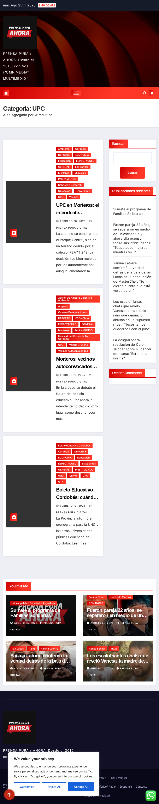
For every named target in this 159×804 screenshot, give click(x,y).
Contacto (141, 786)
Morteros (63, 172)
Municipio (80, 172)
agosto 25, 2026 (26, 622)
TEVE (32, 648)
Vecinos (73, 197)
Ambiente (64, 148)
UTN (61, 481)
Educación (64, 160)
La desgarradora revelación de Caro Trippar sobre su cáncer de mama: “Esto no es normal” (132, 349)
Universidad (83, 190)
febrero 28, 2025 (73, 221)
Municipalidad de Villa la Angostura (33, 603)
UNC (61, 475)
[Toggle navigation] (76, 93)
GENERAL (64, 166)
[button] (144, 93)
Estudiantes (89, 463)
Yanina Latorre (49, 648)
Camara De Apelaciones (72, 312)
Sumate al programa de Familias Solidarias (35, 612)
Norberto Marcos (121, 597)
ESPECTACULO (85, 160)
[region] (53, 774)
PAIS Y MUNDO (67, 178)
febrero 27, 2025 (73, 374)
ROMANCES (96, 603)
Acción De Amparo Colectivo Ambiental (75, 299)
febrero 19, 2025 (73, 505)
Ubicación (64, 190)
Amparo (62, 306)
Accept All (81, 786)
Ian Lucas (18, 648)
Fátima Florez (97, 597)
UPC (61, 197)
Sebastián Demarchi (70, 184)
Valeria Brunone (78, 344)
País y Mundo (118, 777)
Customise (27, 786)
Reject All (54, 786)
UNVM (73, 475)
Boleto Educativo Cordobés (74, 445)
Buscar (118, 144)
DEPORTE (64, 154)
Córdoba (80, 148)
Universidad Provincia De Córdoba (73, 337)
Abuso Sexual (97, 648)
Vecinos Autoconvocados (73, 350)
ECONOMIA (82, 154)
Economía (125, 786)
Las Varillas (81, 166)
